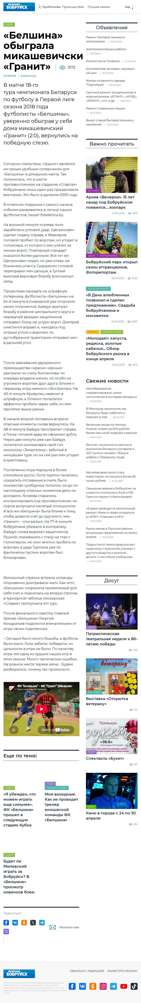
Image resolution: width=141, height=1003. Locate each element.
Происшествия (73, 7)
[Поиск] (39, 7)
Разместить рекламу (122, 971)
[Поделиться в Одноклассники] (24, 922)
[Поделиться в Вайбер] (6, 931)
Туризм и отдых (57, 788)
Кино (91, 806)
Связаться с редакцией (87, 971)
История (93, 190)
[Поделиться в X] (33, 922)
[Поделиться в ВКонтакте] (15, 922)
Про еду (93, 332)
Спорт (9, 24)
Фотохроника (109, 255)
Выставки (94, 692)
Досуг (91, 255)
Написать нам (69, 927)
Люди (50, 783)
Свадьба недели (98, 288)
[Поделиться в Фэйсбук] (6, 922)
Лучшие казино (99, 7)
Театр (91, 627)
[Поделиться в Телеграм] (42, 922)
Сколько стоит (111, 332)
